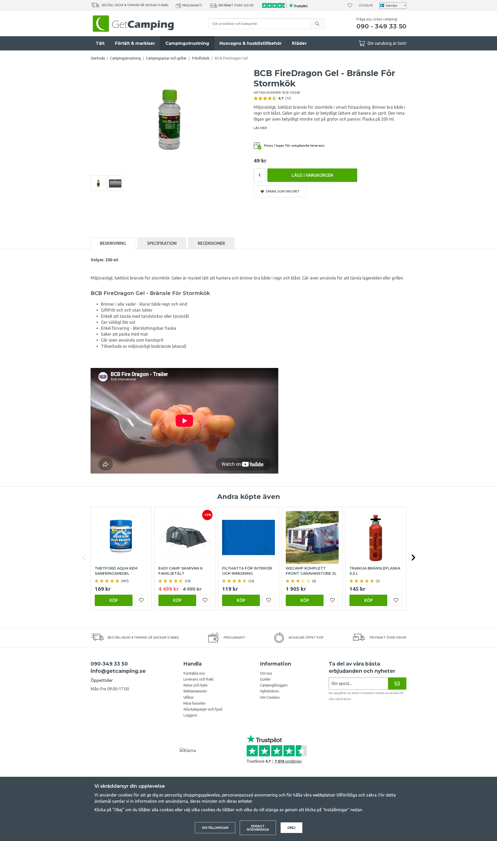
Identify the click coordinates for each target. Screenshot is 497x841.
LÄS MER (260, 128)
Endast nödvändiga (258, 827)
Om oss (266, 673)
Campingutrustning (187, 43)
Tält (100, 43)
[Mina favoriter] (350, 5)
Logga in (366, 5)
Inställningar (215, 827)
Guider (265, 679)
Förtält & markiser (135, 43)
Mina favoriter (194, 703)
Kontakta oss (194, 673)
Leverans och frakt (198, 679)
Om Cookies (270, 697)
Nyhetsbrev (269, 691)
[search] (317, 23)
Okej (291, 827)
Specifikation (162, 243)
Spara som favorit (281, 191)
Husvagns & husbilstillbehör (251, 43)
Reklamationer (195, 691)
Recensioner (211, 243)
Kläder (299, 43)
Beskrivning (113, 243)
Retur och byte (195, 685)
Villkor (188, 697)
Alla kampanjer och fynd (202, 709)
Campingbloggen (274, 685)
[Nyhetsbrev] (397, 683)
